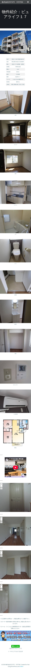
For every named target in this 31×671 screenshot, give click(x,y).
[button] (1, 484)
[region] (15, 497)
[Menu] (28, 2)
